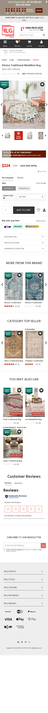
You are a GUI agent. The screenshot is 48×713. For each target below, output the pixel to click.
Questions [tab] (18, 483)
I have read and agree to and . (23, 550)
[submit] (43, 545)
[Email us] (18, 642)
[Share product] (44, 210)
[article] (13, 290)
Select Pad (8, 195)
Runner (20, 177)
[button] (8, 509)
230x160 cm (9, 188)
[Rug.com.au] (8, 30)
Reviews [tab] (8, 483)
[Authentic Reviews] (16, 497)
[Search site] (43, 35)
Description (10, 237)
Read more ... (41, 221)
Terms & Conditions (31, 549)
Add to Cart (24, 210)
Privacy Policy (11, 551)
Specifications (11, 242)
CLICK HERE (24, 19)
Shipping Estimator (14, 248)
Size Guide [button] (41, 183)
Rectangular (8, 177)
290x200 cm (24, 188)
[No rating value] (9, 74)
